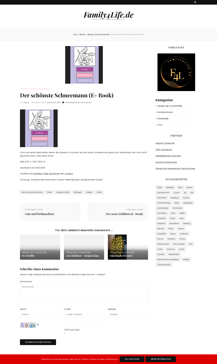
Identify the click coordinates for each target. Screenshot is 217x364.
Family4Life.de (108, 14)
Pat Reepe (77, 192)
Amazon (69, 173)
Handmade (162, 118)
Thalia (45, 173)
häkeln (182, 213)
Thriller (159, 249)
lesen (182, 218)
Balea (159, 187)
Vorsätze (160, 254)
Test (190, 244)
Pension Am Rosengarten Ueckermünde (175, 168)
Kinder (49, 192)
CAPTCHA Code (71, 329)
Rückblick (171, 239)
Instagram (161, 218)
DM (192, 193)
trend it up (171, 249)
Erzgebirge (175, 198)
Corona (177, 193)
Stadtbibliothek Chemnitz (168, 155)
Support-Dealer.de (165, 143)
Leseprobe (161, 223)
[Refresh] (38, 323)
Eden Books (161, 198)
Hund (173, 213)
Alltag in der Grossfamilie (34, 88)
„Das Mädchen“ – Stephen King (82, 255)
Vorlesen (89, 192)
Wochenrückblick (164, 265)
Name (23, 309)
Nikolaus (160, 229)
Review (173, 234)
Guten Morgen (162, 208)
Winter (99, 192)
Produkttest (161, 234)
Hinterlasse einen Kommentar (78, 102)
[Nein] (214, 359)
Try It (160, 124)
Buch (180, 187)
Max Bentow (174, 223)
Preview (181, 229)
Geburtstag (187, 203)
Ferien (177, 203)
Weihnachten (174, 254)
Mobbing (186, 223)
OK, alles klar (132, 359)
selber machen (163, 244)
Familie (186, 198)
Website (112, 309)
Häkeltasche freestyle (121, 255)
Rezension (184, 234)
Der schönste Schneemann (32, 192)
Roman (160, 239)
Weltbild (37, 173)
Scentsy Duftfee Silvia (166, 162)
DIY (185, 193)
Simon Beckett (179, 244)
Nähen (171, 229)
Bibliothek (170, 187)
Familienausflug (163, 203)
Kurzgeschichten (63, 192)
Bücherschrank (165, 112)
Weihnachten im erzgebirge (168, 259)
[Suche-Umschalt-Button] (195, 2)
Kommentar (26, 281)
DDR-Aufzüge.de (164, 149)
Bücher (189, 187)
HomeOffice (161, 213)
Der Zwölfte (28, 255)
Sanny (26, 102)
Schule (182, 239)
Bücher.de (54, 173)
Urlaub (181, 249)
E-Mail (67, 309)
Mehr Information (161, 359)
